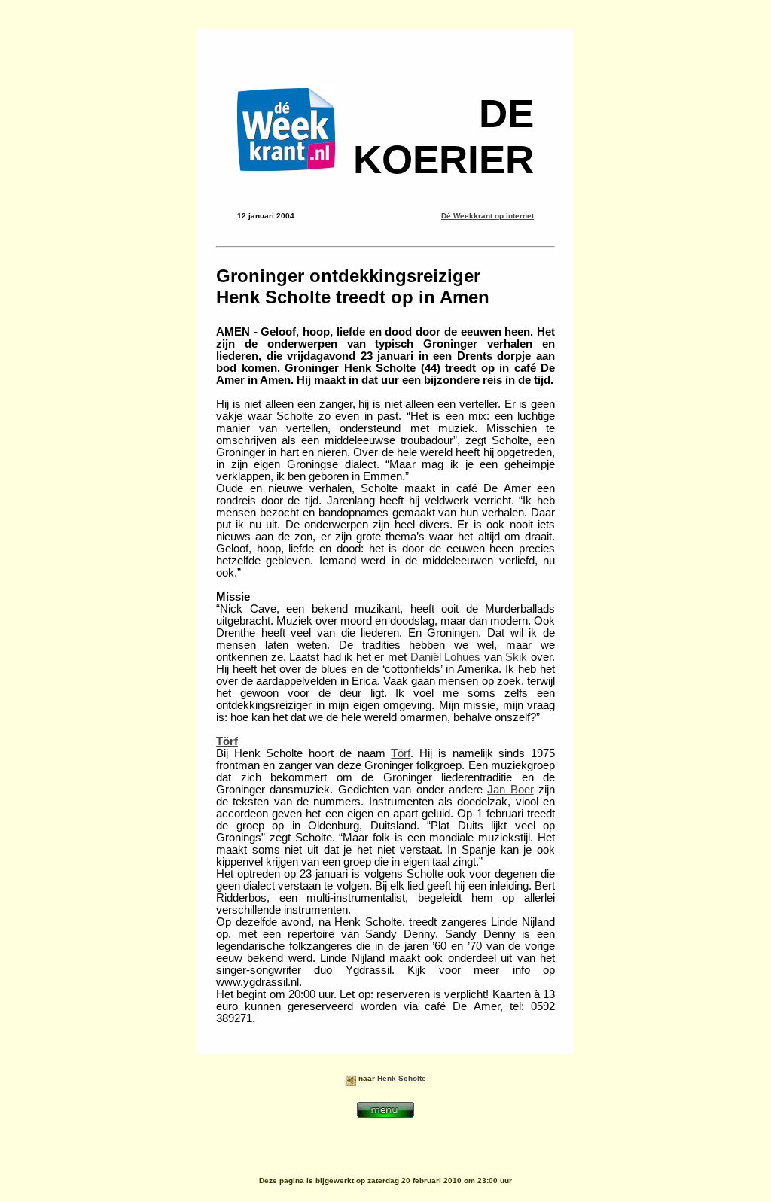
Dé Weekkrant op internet (487, 215)
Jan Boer (510, 790)
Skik (516, 657)
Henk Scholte (401, 1078)
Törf (227, 741)
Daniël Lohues (445, 657)
